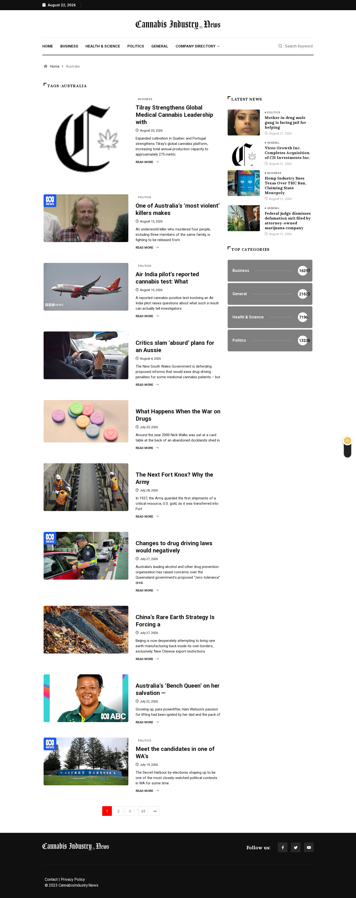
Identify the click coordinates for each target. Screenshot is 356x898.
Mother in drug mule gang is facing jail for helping (285, 122)
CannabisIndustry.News (78, 885)
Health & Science (102, 46)
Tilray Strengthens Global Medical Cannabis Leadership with (174, 115)
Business (69, 46)
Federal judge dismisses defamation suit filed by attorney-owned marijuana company (288, 220)
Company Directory (196, 46)
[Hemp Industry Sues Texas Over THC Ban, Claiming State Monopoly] (244, 183)
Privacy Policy (73, 879)
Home (47, 46)
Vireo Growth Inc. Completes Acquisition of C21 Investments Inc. (287, 152)
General (159, 46)
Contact (51, 879)
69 (143, 811)
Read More (144, 162)
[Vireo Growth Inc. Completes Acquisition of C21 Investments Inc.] (244, 152)
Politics (135, 46)
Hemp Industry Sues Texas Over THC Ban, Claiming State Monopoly (285, 185)
